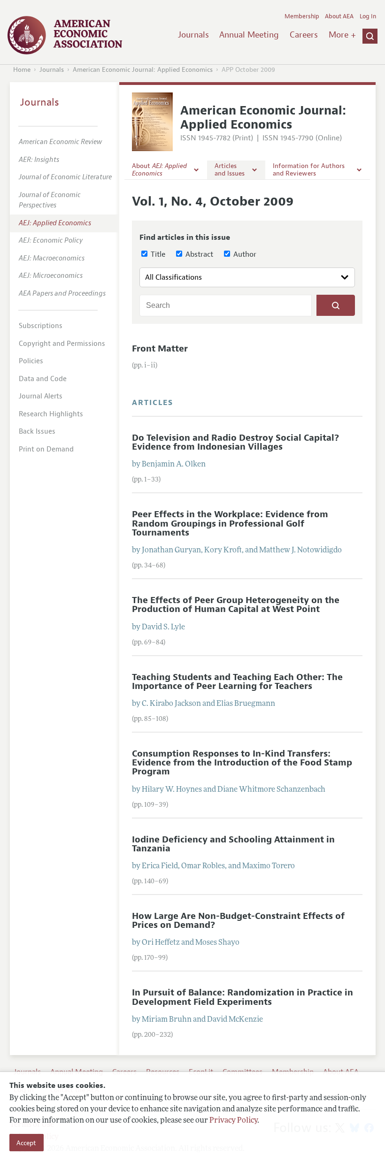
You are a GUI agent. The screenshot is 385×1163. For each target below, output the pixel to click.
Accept (26, 1143)
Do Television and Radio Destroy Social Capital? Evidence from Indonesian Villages (235, 442)
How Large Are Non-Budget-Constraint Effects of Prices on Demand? (238, 921)
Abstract (198, 254)
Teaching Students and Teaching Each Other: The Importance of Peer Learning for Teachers (237, 682)
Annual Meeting (249, 35)
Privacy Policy (233, 1121)
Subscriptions (40, 325)
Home (22, 70)
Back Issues (37, 431)
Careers (304, 35)
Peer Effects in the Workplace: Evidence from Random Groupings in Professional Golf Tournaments (230, 523)
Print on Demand (46, 449)
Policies (31, 361)
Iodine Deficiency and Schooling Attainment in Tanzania (233, 844)
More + (342, 35)
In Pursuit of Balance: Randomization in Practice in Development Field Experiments (242, 997)
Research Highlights (51, 414)
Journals (193, 35)
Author (243, 254)
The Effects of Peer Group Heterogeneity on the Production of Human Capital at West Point (235, 605)
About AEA (339, 16)
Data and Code (43, 379)
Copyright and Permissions (62, 343)
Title (157, 254)
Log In (368, 16)
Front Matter (160, 348)
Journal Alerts (40, 396)
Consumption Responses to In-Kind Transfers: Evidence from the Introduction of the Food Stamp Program (242, 762)
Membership (302, 16)
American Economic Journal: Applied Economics (143, 70)
